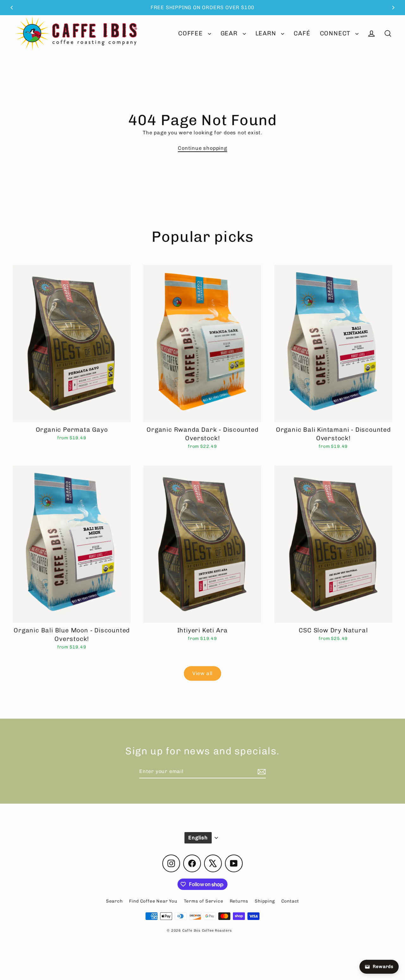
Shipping (265, 901)
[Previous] (12, 8)
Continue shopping (202, 148)
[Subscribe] (261, 771)
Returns (239, 901)
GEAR (230, 33)
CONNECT (336, 33)
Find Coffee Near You (153, 901)
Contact (290, 901)
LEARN (266, 33)
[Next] (393, 8)
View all (202, 673)
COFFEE (191, 33)
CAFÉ (302, 33)
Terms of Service (203, 901)
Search (114, 901)
